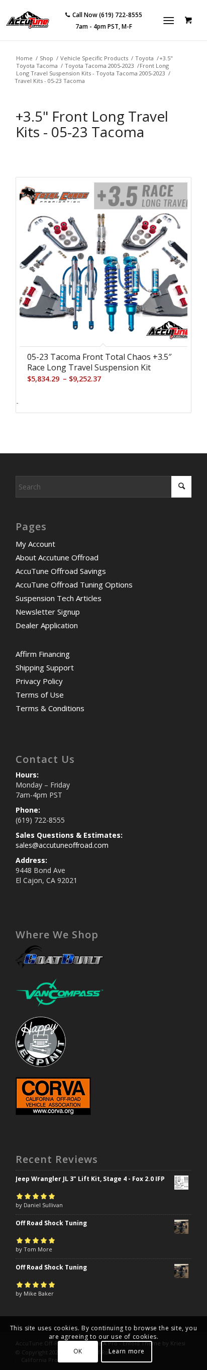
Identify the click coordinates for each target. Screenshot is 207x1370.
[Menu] (168, 20)
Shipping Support (45, 667)
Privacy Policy (39, 681)
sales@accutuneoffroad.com (62, 845)
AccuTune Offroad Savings (61, 571)
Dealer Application (47, 625)
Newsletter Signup (48, 612)
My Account (35, 544)
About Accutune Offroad (57, 557)
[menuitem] (170, 20)
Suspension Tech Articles (58, 598)
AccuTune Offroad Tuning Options (74, 584)
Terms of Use (40, 695)
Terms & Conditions (50, 708)
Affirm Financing (43, 654)
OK (77, 1351)
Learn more (127, 1351)
